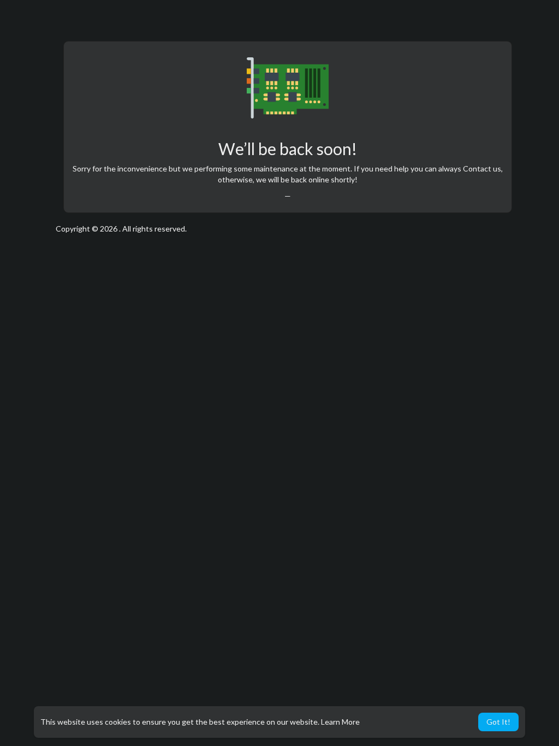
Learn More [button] (340, 721)
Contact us (482, 168)
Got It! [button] (498, 721)
